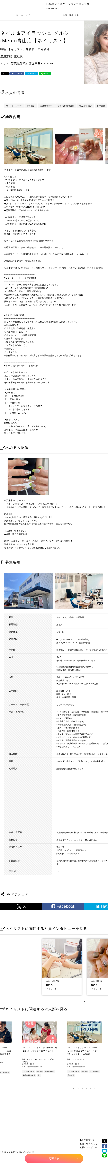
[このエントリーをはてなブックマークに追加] (104, 1151)
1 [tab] (84, 1001)
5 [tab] (90, 1088)
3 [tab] (82, 1088)
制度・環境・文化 (71, 15)
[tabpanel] (61, 966)
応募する (54, 1158)
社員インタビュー (88, 1147)
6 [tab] (95, 1088)
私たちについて (23, 15)
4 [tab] (86, 1088)
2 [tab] (78, 1088)
